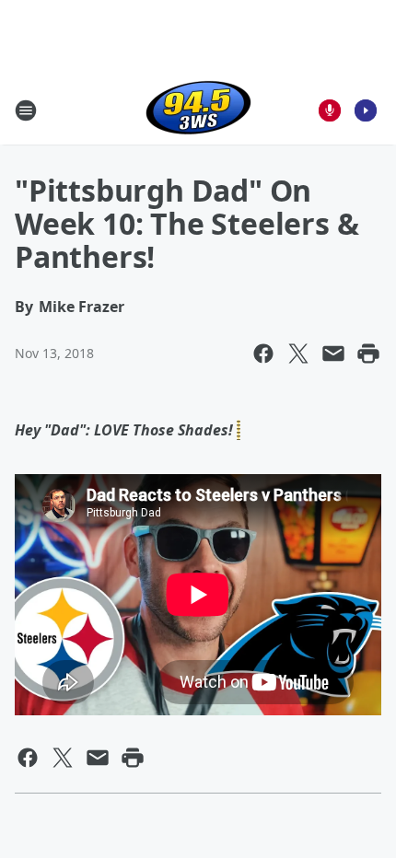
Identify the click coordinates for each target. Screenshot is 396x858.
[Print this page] (368, 353)
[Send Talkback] (330, 110)
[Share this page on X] (298, 353)
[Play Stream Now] (366, 110)
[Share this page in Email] (333, 353)
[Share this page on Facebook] (263, 353)
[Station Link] (198, 110)
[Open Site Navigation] (26, 110)
